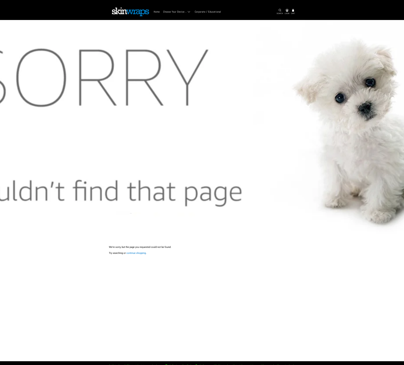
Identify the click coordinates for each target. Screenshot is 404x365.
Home (157, 11)
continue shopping (136, 253)
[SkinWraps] (130, 12)
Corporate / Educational (208, 11)
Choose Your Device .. (175, 11)
